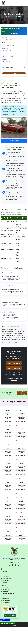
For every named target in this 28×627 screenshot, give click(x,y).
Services (4, 59)
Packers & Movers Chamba (8, 539)
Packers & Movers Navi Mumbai (8, 422)
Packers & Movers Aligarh (21, 463)
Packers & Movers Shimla (8, 524)
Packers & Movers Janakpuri (21, 433)
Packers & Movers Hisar (8, 497)
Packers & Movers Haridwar (21, 505)
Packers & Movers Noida (8, 448)
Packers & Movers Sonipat (8, 501)
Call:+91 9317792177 (14, 363)
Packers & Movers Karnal (8, 493)
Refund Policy (5, 580)
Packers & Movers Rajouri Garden (8, 444)
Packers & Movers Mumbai (8, 410)
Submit (15, 73)
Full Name (4, 37)
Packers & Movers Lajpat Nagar (8, 441)
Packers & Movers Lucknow (21, 452)
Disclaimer (4, 582)
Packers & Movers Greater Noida (21, 448)
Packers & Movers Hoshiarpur (8, 478)
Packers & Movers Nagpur (8, 414)
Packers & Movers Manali (21, 524)
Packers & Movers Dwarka (8, 433)
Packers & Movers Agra (21, 456)
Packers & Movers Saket (8, 437)
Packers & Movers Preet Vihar (21, 444)
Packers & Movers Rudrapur (8, 516)
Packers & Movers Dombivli (8, 425)
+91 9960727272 (15, 33)
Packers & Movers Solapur (21, 425)
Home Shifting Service (7, 587)
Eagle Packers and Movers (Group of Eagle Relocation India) (14, 558)
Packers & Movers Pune (21, 410)
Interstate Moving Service (8, 593)
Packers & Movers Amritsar (8, 467)
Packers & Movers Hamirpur (21, 535)
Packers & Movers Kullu (8, 531)
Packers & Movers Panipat (8, 490)
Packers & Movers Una (21, 539)
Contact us (5, 573)
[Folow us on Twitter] (12, 565)
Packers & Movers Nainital (21, 516)
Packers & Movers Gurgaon (8, 486)
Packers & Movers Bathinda (21, 475)
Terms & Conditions (6, 578)
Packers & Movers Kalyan (21, 422)
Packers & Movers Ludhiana (21, 467)
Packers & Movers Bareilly (8, 463)
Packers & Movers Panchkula (21, 501)
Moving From (5, 48)
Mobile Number (6, 42)
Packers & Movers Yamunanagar (21, 493)
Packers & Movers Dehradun (8, 505)
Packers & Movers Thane (21, 414)
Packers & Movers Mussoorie (21, 520)
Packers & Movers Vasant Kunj (21, 437)
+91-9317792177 (6, 600)
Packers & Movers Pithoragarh (8, 520)
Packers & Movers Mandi (21, 531)
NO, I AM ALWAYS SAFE (24, 393)
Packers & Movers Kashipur (21, 512)
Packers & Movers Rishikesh (8, 509)
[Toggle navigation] (25, 3)
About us (4, 571)
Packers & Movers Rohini (21, 429)
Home (8, 16)
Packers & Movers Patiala (21, 471)
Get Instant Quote (14, 368)
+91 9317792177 (14, 142)
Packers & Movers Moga (8, 482)
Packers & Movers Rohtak (21, 497)
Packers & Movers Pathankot (21, 478)
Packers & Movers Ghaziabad (8, 452)
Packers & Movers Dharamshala (8, 528)
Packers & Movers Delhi (8, 429)
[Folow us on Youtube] (18, 565)
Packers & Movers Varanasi (8, 459)
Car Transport (5, 589)
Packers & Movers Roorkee (8, 512)
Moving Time (5, 65)
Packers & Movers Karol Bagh (21, 441)
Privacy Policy (5, 576)
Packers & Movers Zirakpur (21, 482)
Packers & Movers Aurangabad (21, 418)
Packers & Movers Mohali (8, 475)
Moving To (4, 54)
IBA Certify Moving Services (8, 595)
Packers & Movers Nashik (8, 418)
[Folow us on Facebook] (9, 565)
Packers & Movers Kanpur (8, 456)
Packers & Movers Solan (21, 528)
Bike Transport (5, 591)
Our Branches (5, 574)
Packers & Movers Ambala (21, 490)
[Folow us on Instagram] (15, 565)
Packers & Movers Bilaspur (8, 535)
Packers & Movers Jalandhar (8, 471)
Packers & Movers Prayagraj (21, 459)
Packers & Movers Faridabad (21, 486)
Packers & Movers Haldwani (21, 509)
